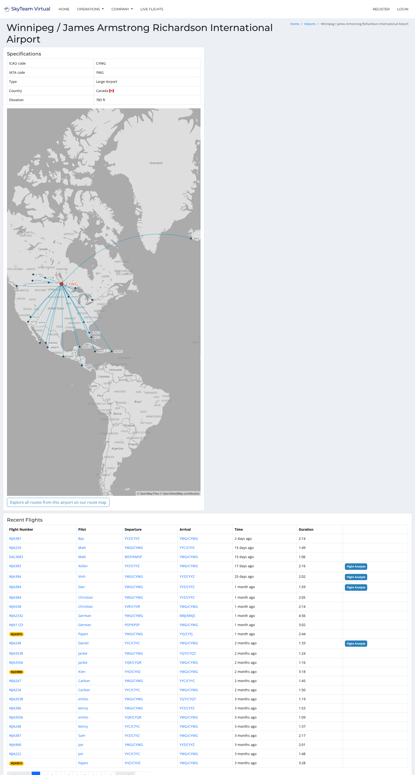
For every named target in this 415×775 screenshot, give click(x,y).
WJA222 (15, 753)
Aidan (83, 566)
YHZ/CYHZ (132, 671)
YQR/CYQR (133, 662)
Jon (80, 744)
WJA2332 (16, 615)
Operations (89, 9)
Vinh (81, 576)
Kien (81, 671)
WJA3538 (16, 653)
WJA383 (15, 566)
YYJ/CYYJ (186, 634)
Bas (81, 538)
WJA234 (15, 690)
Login (402, 9)
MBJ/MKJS (187, 615)
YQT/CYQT (188, 653)
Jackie (82, 653)
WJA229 (15, 547)
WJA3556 (16, 662)
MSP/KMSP (133, 556)
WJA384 (15, 576)
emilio (83, 699)
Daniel (83, 643)
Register (381, 9)
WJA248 (15, 643)
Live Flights (151, 9)
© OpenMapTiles (148, 493)
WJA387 (15, 538)
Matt (82, 547)
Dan (81, 586)
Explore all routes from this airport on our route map (58, 502)
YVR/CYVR (132, 606)
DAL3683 (16, 556)
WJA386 (15, 708)
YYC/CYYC (187, 547)
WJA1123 (16, 624)
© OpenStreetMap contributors (179, 493)
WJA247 (15, 680)
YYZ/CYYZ (132, 538)
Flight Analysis (356, 566)
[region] (104, 302)
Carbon (84, 680)
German (84, 615)
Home (64, 9)
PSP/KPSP (132, 624)
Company (120, 9)
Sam (81, 735)
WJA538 (15, 606)
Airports (310, 24)
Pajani (83, 634)
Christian (85, 597)
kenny (83, 708)
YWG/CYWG (189, 538)
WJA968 (15, 744)
